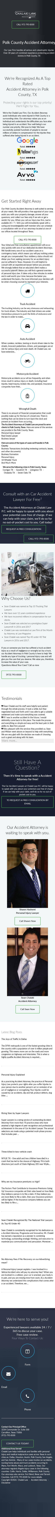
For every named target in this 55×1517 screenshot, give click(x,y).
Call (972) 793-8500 (19, 1477)
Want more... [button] (9, 740)
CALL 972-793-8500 (25, 25)
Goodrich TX (21, 470)
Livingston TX (36, 470)
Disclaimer (5, 1483)
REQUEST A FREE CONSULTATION (23, 529)
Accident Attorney (39, 113)
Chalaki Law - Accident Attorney (32, 1480)
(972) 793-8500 (13, 675)
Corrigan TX (8, 470)
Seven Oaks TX (24, 473)
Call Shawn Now (27, 921)
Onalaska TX (9, 473)
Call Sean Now (27, 1009)
